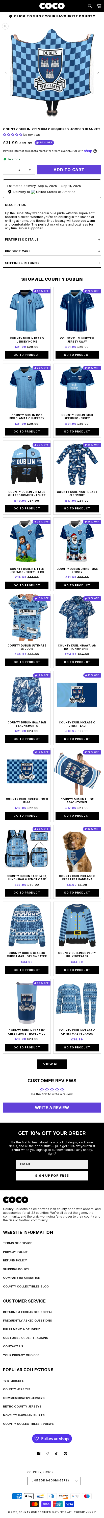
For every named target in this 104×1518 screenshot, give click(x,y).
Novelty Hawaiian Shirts (24, 1415)
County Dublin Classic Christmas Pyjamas (77, 1032)
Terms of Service (17, 1243)
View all (52, 1064)
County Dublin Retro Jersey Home (27, 340)
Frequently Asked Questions (27, 1320)
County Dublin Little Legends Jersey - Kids (27, 571)
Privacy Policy (15, 1252)
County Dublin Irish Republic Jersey (77, 417)
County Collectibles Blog (26, 1286)
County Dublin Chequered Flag (27, 801)
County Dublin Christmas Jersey (77, 571)
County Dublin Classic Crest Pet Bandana (77, 878)
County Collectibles (35, 1512)
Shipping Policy (16, 1269)
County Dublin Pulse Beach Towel (77, 801)
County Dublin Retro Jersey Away (77, 340)
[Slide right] (98, 73)
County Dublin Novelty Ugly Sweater (77, 955)
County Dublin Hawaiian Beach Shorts (27, 724)
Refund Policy (15, 1260)
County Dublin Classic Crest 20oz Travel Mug (27, 1032)
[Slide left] (6, 73)
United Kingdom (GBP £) (50, 1480)
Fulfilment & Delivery (21, 1329)
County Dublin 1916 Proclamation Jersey (26, 417)
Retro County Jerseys (22, 1406)
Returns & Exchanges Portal (28, 1312)
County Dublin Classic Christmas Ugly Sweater (27, 955)
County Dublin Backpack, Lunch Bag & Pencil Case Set (27, 878)
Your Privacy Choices (21, 1355)
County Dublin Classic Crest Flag (77, 724)
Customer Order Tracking (25, 1338)
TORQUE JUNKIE (85, 1512)
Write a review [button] (52, 1107)
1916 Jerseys (13, 1380)
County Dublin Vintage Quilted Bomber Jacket (27, 494)
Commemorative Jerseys (24, 1398)
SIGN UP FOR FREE (52, 1175)
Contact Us (13, 1346)
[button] (90, 6)
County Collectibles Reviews (28, 1424)
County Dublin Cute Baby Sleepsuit (77, 494)
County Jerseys (16, 1389)
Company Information (21, 1277)
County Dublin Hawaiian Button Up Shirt (77, 647)
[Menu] (5, 6)
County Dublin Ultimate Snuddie (27, 647)
